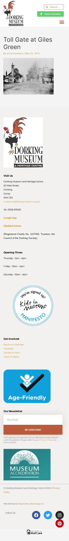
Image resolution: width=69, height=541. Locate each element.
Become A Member (14, 344)
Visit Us (8, 175)
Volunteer (8, 348)
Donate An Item (12, 352)
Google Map (10, 217)
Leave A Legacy (11, 356)
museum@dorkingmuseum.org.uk (22, 201)
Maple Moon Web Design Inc (31, 504)
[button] (61, 22)
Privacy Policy (46, 440)
